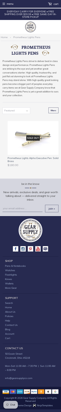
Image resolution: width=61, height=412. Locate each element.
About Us (10, 311)
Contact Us (11, 325)
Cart (55, 4)
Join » (52, 208)
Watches (10, 270)
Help (7, 320)
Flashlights (11, 274)
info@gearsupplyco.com (18, 378)
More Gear (11, 287)
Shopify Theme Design (20, 405)
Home (4, 37)
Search (9, 303)
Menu (10, 3)
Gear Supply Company (35, 398)
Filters (53, 110)
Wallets (9, 283)
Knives (8, 279)
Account (9, 333)
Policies (9, 316)
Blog (7, 329)
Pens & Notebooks (15, 265)
